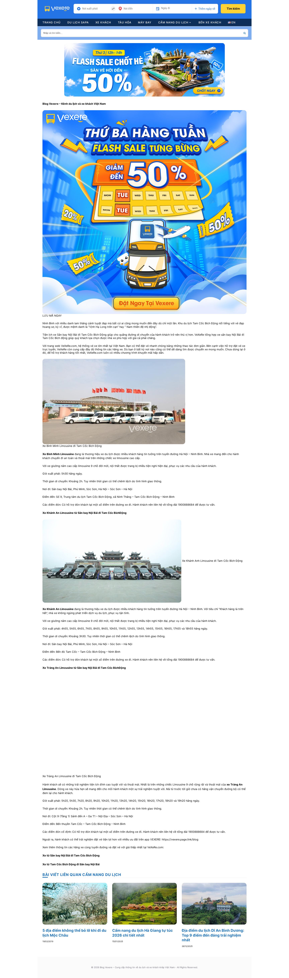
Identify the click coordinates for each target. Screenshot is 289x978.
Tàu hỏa (124, 22)
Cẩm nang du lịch (173, 22)
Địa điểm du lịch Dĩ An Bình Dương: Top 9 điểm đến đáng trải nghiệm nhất (213, 935)
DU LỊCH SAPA (78, 22)
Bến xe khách (210, 22)
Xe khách (103, 22)
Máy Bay (145, 22)
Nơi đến (128, 8)
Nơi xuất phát (90, 8)
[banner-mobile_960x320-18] (144, 69)
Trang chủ (51, 22)
